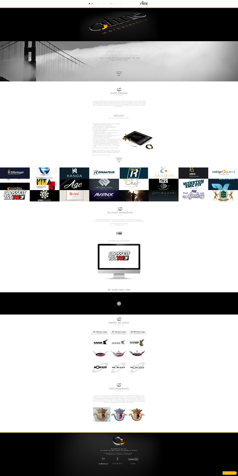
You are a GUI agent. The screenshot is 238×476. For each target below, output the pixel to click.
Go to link (2, 177)
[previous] (2, 186)
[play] (235, 200)
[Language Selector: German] (93, 3)
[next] (235, 186)
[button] (89, 3)
